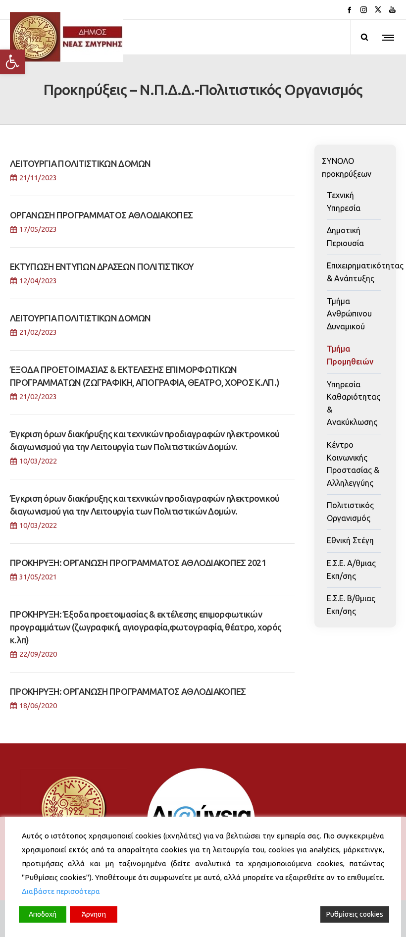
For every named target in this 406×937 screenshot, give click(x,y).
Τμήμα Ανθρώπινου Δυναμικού (349, 314)
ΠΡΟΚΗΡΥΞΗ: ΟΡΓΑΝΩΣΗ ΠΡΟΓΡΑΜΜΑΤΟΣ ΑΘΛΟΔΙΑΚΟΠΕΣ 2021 (138, 563)
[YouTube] (392, 9)
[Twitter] (378, 9)
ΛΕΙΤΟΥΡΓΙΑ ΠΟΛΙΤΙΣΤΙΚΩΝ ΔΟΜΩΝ (80, 163)
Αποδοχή (42, 914)
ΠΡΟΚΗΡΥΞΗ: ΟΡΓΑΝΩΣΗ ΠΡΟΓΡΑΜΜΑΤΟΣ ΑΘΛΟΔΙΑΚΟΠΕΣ (128, 691)
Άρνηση (94, 914)
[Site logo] (66, 37)
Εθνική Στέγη (350, 540)
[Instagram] (363, 9)
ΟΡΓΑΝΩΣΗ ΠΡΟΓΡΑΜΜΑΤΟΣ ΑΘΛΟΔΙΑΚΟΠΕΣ (101, 215)
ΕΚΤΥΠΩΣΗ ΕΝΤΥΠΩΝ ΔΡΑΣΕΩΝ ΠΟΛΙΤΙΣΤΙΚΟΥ (102, 266)
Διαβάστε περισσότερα (61, 891)
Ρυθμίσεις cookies (354, 914)
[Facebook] (349, 9)
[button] (12, 62)
